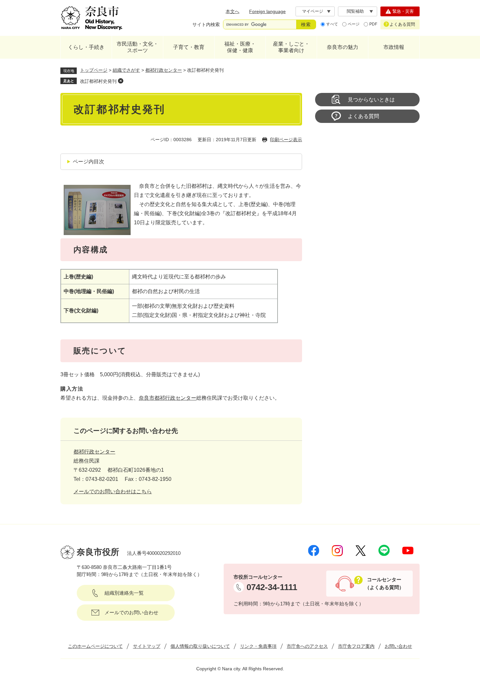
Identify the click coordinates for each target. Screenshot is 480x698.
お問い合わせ (398, 646)
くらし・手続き (86, 47)
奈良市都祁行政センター (167, 398)
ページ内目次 (88, 161)
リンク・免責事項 (258, 646)
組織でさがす (126, 70)
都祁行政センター (163, 70)
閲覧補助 (355, 11)
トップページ (93, 70)
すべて (332, 24)
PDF (373, 24)
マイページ (312, 11)
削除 (120, 81)
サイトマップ (146, 646)
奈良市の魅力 (342, 47)
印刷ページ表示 (286, 139)
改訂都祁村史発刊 (98, 81)
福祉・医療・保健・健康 (240, 47)
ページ (354, 24)
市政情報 (393, 47)
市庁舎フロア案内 (356, 646)
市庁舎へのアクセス (307, 646)
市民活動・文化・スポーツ (137, 47)
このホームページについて (95, 646)
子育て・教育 (188, 47)
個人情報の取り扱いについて (200, 646)
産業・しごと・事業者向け (291, 47)
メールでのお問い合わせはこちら (112, 491)
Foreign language (267, 11)
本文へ (232, 11)
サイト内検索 (206, 24)
